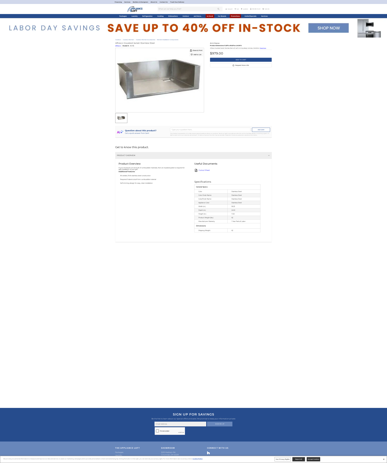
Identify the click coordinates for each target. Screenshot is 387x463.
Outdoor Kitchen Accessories (145, 39)
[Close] (384, 459)
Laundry (135, 16)
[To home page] (135, 9)
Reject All (298, 459)
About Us (154, 2)
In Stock (210, 16)
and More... (198, 16)
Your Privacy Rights (283, 459)
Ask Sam (261, 130)
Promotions (235, 16)
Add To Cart (241, 60)
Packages (123, 16)
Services (127, 2)
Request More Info (242, 65)
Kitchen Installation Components (167, 39)
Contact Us (164, 2)
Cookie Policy (197, 459)
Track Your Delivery (177, 2)
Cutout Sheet (204, 170)
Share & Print (197, 50)
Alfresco (118, 46)
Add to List (197, 54)
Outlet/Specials (250, 16)
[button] (226, 9)
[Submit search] (218, 9)
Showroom (168, 447)
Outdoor (186, 16)
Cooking (160, 16)
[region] (193, 459)
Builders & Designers (141, 2)
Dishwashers (173, 16)
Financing (118, 2)
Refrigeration (147, 16)
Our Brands (222, 16)
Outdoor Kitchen (128, 39)
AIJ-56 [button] (132, 46)
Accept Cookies (313, 459)
